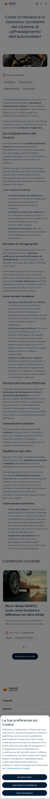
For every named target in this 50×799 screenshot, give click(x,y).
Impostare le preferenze (24, 785)
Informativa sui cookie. (18, 768)
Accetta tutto (24, 777)
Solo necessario (24, 793)
